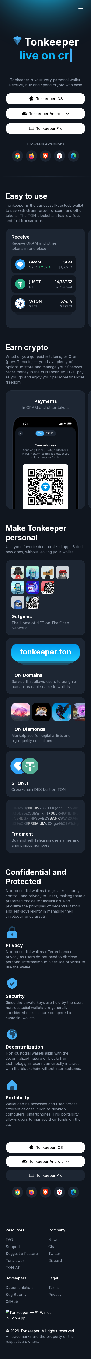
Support (13, 1246)
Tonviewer (15, 1260)
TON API (14, 1267)
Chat (52, 1246)
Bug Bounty (16, 1294)
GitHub (12, 1301)
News (53, 1239)
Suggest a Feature (22, 1253)
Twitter (54, 1253)
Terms (54, 1287)
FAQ (9, 1239)
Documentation (19, 1287)
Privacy (55, 1294)
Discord (55, 1260)
